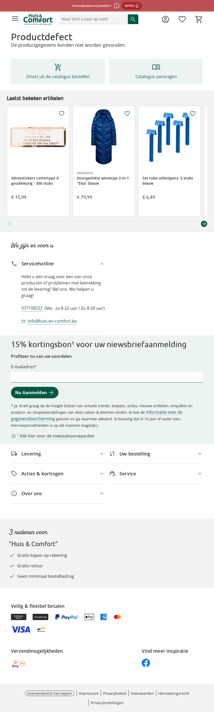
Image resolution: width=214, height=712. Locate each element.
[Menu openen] (15, 19)
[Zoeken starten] (133, 19)
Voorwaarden (142, 693)
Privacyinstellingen (107, 702)
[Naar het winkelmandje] (199, 19)
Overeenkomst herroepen (49, 693)
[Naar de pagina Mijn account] (165, 19)
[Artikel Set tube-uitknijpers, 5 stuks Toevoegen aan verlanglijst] (192, 113)
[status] (93, 19)
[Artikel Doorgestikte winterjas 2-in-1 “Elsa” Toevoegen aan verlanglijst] (127, 113)
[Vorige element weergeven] (10, 224)
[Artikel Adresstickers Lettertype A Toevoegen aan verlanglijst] (61, 113)
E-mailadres (22, 367)
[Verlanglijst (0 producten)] (182, 19)
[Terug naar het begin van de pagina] (209, 675)
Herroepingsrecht (173, 693)
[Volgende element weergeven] (204, 224)
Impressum (89, 693)
